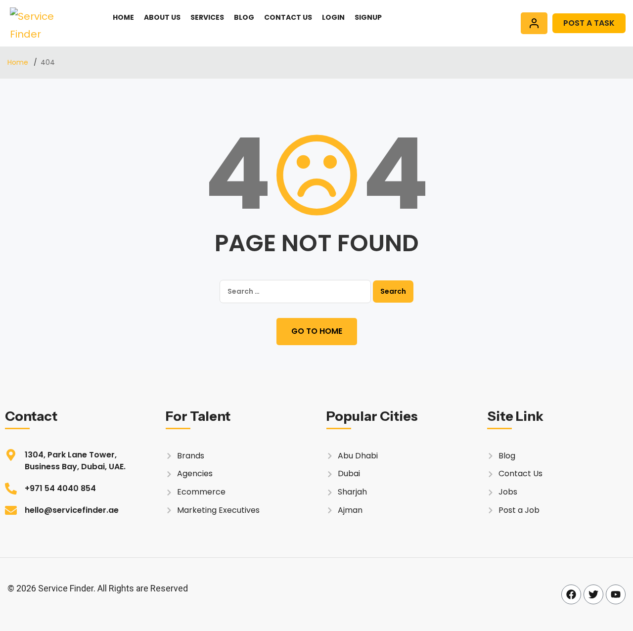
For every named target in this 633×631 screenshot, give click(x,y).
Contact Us (288, 17)
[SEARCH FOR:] (295, 291)
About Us (162, 17)
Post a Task (589, 23)
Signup (368, 17)
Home (123, 17)
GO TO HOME (316, 331)
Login (333, 17)
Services (207, 17)
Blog (244, 17)
